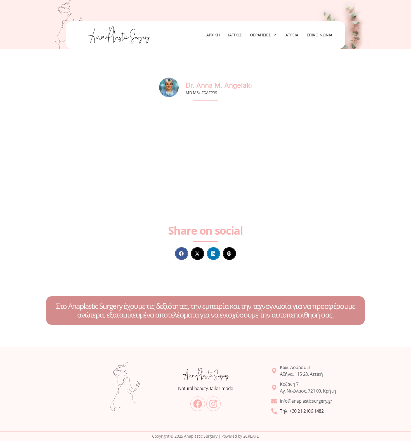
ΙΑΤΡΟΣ (235, 35)
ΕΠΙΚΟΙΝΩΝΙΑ (319, 35)
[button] (181, 253)
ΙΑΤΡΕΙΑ (291, 35)
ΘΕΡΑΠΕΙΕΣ (260, 35)
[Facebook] (197, 403)
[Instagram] (213, 403)
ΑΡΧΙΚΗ (213, 35)
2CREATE (251, 436)
